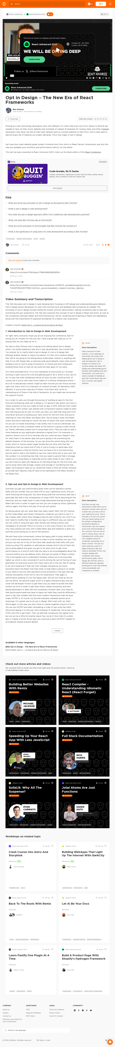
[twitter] (79, 1010)
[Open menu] (110, 3)
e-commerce (77, 991)
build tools (72, 721)
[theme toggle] (90, 4)
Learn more (101, 88)
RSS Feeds (30, 1016)
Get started (57, 188)
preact (42, 238)
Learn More (34, 59)
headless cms (14, 888)
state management (69, 825)
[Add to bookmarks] (51, 679)
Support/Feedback (33, 1013)
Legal (52, 1005)
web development (84, 825)
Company (7, 1005)
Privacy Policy (54, 1013)
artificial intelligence (94, 939)
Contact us (7, 1016)
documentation (85, 773)
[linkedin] (75, 1010)
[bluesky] (91, 1010)
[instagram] (83, 1010)
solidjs (50, 825)
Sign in (10, 260)
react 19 (98, 721)
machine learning (79, 939)
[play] (57, 50)
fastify (29, 991)
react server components (93, 991)
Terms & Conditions (56, 1009)
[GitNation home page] (4, 4)
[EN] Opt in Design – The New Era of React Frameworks (31, 647)
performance (14, 773)
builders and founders (24, 238)
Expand (57, 631)
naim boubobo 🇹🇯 (16, 269)
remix (17, 721)
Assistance (31, 1005)
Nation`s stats (44, 1040)
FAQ (28, 1009)
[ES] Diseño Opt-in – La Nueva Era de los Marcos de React (32, 650)
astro (36, 238)
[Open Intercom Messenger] (110, 1042)
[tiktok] (87, 1010)
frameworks (10, 238)
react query (14, 825)
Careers (6, 1013)
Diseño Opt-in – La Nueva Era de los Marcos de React (42, 325)
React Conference (93, 152)
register (19, 260)
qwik (50, 773)
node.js (12, 991)
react (11, 721)
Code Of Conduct (56, 1016)
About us (6, 1009)
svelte (75, 773)
